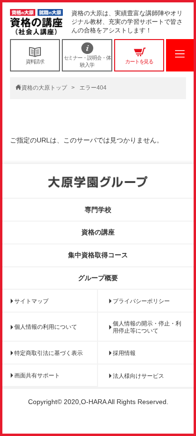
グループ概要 (98, 278)
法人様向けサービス (138, 376)
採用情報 (124, 353)
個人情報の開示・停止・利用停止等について (147, 327)
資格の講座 (98, 232)
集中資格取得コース (98, 255)
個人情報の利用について (45, 327)
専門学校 (98, 209)
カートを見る (139, 61)
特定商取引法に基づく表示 (48, 353)
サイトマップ (31, 301)
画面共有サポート (37, 375)
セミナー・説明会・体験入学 (87, 61)
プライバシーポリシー (141, 301)
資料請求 (35, 61)
